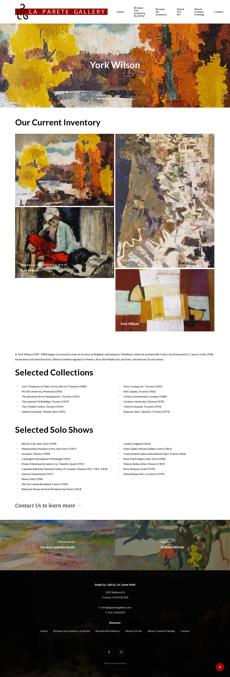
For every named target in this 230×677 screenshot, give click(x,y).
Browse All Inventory (161, 12)
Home (120, 11)
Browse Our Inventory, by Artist (139, 11)
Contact (218, 11)
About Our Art (180, 12)
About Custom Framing (199, 12)
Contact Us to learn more (45, 506)
